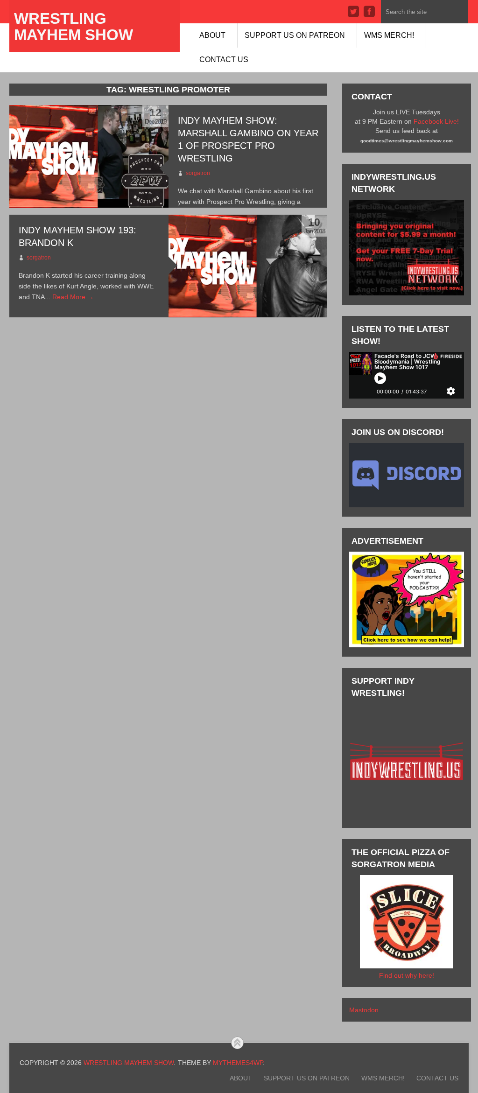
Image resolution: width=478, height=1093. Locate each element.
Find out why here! (406, 975)
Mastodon (364, 1010)
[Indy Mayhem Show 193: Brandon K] (248, 266)
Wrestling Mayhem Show (73, 26)
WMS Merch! (389, 35)
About (212, 35)
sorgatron (198, 173)
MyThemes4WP (238, 1062)
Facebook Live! (436, 121)
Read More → (73, 297)
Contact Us (223, 59)
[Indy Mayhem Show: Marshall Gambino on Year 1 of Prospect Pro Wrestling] (88, 156)
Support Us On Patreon (295, 35)
